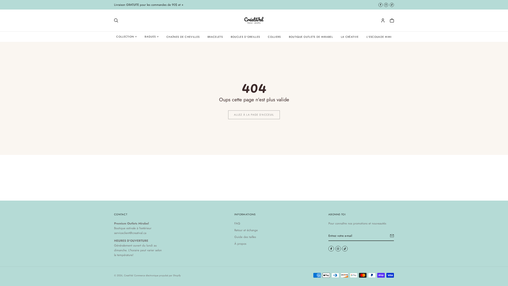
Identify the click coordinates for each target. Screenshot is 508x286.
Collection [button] (125, 37)
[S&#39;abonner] (392, 235)
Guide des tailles (245, 237)
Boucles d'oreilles (245, 37)
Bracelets (215, 37)
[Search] (116, 20)
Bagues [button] (150, 37)
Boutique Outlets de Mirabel (311, 37)
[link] (254, 114)
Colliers (274, 37)
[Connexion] (382, 20)
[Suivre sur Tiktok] (392, 5)
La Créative (350, 37)
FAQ (237, 223)
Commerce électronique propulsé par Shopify (157, 275)
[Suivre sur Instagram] (386, 5)
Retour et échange (246, 230)
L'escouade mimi (379, 37)
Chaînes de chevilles (183, 37)
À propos (240, 244)
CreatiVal (128, 275)
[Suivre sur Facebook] (380, 5)
